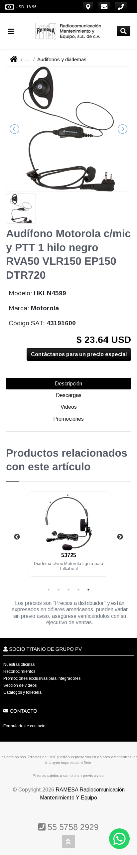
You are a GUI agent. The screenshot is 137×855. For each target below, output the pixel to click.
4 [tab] (78, 589)
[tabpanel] (68, 538)
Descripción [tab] (68, 383)
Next (120, 537)
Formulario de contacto (24, 726)
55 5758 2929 (72, 827)
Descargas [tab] (68, 395)
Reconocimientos (19, 671)
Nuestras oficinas (19, 664)
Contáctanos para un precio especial (79, 354)
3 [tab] (68, 589)
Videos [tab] (69, 407)
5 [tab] (88, 589)
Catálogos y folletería (22, 692)
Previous (17, 537)
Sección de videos (20, 685)
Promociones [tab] (68, 419)
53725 (68, 555)
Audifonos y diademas (61, 59)
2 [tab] (58, 589)
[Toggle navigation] (13, 31)
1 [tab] (48, 589)
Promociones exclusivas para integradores (41, 678)
